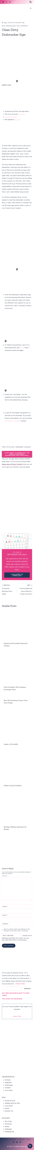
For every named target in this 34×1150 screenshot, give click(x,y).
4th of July (8, 1121)
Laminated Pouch (11, 117)
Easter (7, 1126)
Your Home (8, 1090)
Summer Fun (9, 1111)
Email (5, 915)
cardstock (21, 114)
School (7, 1108)
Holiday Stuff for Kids (12, 1103)
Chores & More (10, 1101)
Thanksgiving (9, 1132)
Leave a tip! (17, 1016)
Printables (24, 25)
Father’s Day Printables (12, 785)
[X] (6, 2)
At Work (8, 1080)
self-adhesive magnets (12, 421)
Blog (28, 1139)
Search (27, 988)
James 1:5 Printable (11, 744)
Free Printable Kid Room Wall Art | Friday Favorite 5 (26, 589)
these (22, 348)
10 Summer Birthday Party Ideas (7, 589)
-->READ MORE (19, 984)
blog (3, 25)
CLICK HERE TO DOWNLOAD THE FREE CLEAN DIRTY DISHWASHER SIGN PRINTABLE (17, 454)
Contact (21, 1139)
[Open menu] (30, 8)
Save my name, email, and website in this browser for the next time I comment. (17, 930)
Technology (9, 1085)
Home (5, 1139)
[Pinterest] (20, 1142)
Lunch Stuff (9, 1106)
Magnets (18, 119)
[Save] (17, 82)
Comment (5, 875)
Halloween (8, 1129)
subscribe (8, 940)
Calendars (8, 1082)
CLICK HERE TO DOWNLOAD (17, 575)
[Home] (2, 22)
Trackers (8, 1088)
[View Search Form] (30, 2)
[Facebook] (3, 2)
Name (5, 906)
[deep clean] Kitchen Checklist (12, 464)
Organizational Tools (13, 25)
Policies (13, 1139)
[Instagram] (9, 2)
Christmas (8, 1124)
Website (5, 924)
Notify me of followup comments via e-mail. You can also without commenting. (17, 938)
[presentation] (17, 625)
